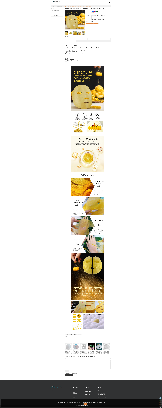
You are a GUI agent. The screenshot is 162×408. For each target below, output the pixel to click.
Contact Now (95, 23)
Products (85, 2)
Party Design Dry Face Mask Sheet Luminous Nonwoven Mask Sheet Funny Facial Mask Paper (91, 352)
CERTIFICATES (95, 2)
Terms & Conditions (75, 373)
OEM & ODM (89, 2)
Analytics (79, 405)
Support (99, 2)
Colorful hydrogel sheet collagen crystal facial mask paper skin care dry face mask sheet (76, 352)
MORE (52, 390)
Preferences (83, 405)
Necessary (76, 405)
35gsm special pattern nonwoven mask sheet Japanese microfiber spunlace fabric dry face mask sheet (83, 352)
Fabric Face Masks (80, 334)
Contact (104, 2)
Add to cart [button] (88, 23)
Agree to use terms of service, (71, 373)
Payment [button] (92, 23)
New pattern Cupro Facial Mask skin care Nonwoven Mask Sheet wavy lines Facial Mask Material (106, 352)
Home (76, 2)
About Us (80, 2)
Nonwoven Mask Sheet (74, 334)
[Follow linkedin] (101, 398)
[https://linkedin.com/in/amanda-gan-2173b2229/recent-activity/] (160, 398)
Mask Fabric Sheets (59, 6)
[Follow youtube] (99, 398)
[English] (110, 2)
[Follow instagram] (105, 398)
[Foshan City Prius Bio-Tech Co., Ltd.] (55, 2)
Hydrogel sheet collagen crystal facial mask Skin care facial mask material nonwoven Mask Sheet (68, 352)
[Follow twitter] (103, 398)
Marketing (87, 405)
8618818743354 (103, 394)
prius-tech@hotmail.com (101, 393)
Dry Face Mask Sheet (68, 334)
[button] (98, 23)
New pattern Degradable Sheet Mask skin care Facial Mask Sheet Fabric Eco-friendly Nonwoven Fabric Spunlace (99, 352)
